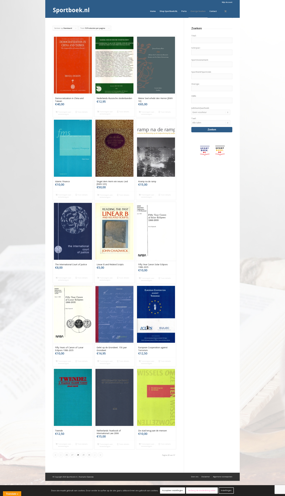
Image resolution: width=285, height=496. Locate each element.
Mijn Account (227, 2)
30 (89, 455)
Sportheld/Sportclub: (201, 72)
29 (83, 455)
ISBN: (193, 96)
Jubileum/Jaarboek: (200, 108)
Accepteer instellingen (172, 490)
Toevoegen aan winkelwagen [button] (64, 113)
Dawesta (90, 477)
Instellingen (226, 490)
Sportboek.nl (72, 477)
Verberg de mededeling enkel (202, 490)
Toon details (82, 112)
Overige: (195, 84)
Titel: (193, 35)
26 (67, 455)
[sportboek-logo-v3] (71, 11)
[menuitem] (226, 2)
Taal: (193, 118)
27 (72, 455)
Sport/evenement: (199, 60)
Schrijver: (195, 47)
